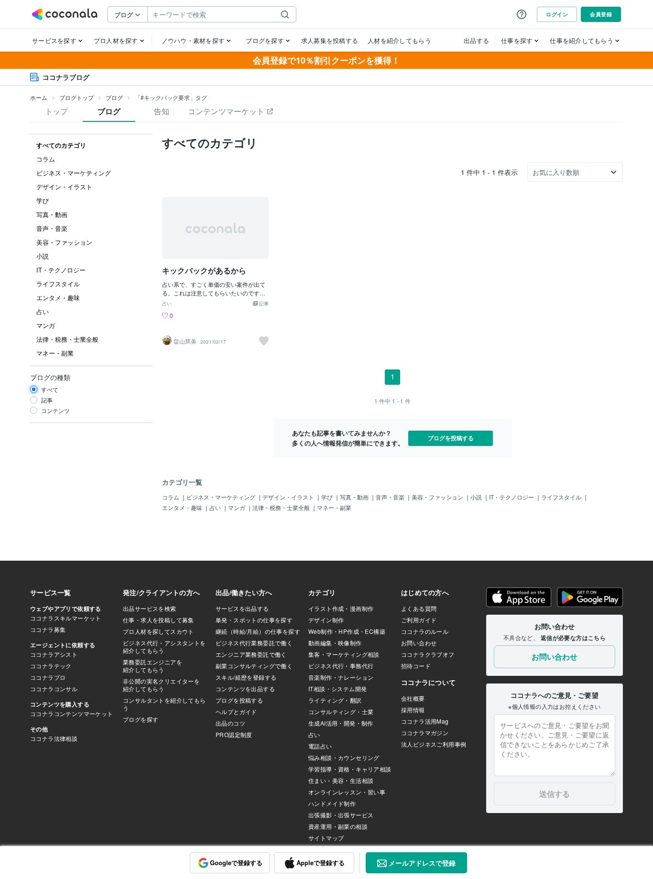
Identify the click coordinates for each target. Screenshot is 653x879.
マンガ (237, 507)
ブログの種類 (50, 377)
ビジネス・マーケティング (221, 497)
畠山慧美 (185, 341)
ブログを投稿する (451, 438)
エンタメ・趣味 (183, 507)
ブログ (114, 97)
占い (167, 304)
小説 (476, 497)
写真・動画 (355, 497)
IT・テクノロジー (512, 497)
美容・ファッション (438, 497)
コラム (171, 497)
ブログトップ (76, 97)
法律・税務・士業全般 (281, 507)
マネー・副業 (334, 507)
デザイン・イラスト (289, 497)
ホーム (38, 97)
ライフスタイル (562, 497)
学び (327, 497)
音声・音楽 (391, 497)
